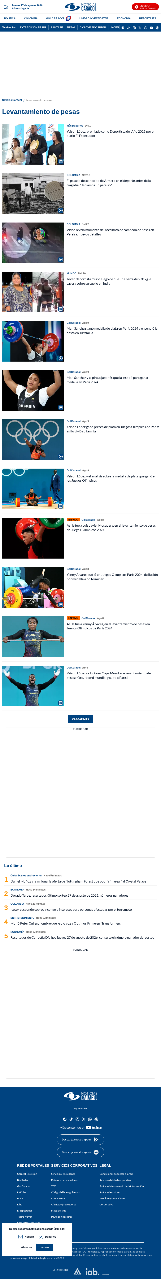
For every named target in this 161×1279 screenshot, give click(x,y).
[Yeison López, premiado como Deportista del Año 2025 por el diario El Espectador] (33, 144)
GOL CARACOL (55, 18)
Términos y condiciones (112, 1198)
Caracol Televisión (27, 1173)
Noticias (30, 1236)
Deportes (50, 1236)
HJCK (20, 1198)
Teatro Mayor (24, 1216)
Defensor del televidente (64, 1179)
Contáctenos (58, 1198)
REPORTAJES (147, 18)
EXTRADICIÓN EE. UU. (33, 27)
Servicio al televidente (63, 1173)
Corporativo (106, 1204)
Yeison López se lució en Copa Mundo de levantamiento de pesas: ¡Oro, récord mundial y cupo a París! (109, 675)
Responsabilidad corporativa (115, 1179)
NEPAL (71, 27)
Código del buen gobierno (65, 1192)
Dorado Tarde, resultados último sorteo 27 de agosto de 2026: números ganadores (69, 895)
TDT (53, 1186)
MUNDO (71, 273)
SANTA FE (57, 27)
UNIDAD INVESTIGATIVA (94, 18)
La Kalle (21, 1192)
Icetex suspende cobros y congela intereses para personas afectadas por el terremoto (71, 909)
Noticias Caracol (12, 100)
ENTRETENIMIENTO (22, 917)
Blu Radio (22, 1179)
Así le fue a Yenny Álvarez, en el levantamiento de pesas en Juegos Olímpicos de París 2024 (108, 626)
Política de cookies (110, 1192)
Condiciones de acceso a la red (116, 1173)
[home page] (80, 7)
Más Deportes (75, 125)
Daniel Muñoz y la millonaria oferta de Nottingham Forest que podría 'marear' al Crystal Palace (78, 881)
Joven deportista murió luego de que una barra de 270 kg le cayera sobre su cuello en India (109, 281)
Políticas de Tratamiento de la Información (116, 1248)
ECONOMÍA (124, 18)
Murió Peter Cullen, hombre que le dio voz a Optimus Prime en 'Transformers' (66, 923)
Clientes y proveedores (63, 1204)
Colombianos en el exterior (26, 875)
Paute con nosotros (61, 1216)
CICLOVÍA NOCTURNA (93, 27)
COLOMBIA (31, 18)
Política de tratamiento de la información (122, 1186)
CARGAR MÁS (80, 719)
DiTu (19, 1204)
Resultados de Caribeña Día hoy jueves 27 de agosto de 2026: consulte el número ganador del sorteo (82, 937)
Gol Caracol (23, 1186)
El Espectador (24, 1210)
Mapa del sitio (58, 1210)
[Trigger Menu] (5, 7)
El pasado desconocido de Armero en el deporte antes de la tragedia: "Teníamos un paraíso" (109, 182)
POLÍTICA (10, 18)
